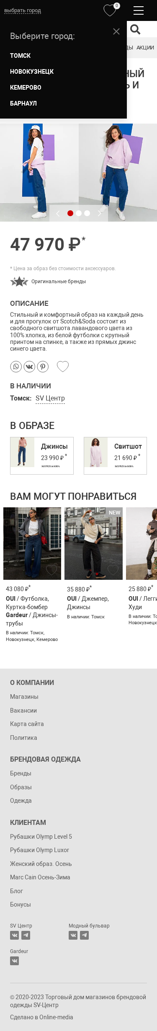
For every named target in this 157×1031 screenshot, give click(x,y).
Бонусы (20, 904)
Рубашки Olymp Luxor (39, 850)
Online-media (56, 1017)
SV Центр (50, 398)
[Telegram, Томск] (25, 935)
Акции (145, 47)
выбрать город (22, 10)
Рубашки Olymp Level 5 (41, 836)
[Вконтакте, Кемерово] (14, 960)
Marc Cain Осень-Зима (40, 877)
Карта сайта (27, 724)
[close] (116, 31)
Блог (16, 891)
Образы (21, 787)
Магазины (24, 696)
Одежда (21, 800)
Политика (23, 737)
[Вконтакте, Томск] (14, 935)
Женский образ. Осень (41, 863)
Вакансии (23, 710)
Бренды (20, 773)
